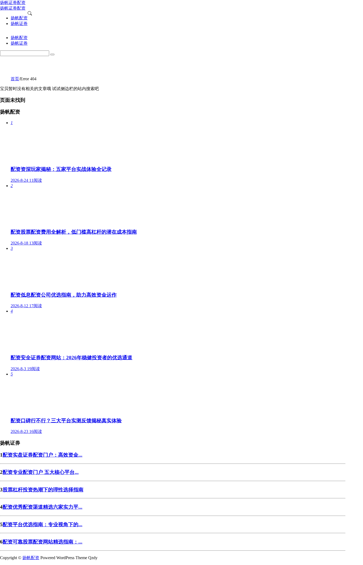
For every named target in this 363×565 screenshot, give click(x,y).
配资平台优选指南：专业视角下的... (42, 524)
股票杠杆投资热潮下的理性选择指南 (43, 489)
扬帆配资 (30, 557)
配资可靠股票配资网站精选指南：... (42, 542)
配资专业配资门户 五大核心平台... (41, 472)
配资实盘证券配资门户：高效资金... (42, 455)
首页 (15, 79)
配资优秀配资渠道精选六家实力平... (42, 507)
